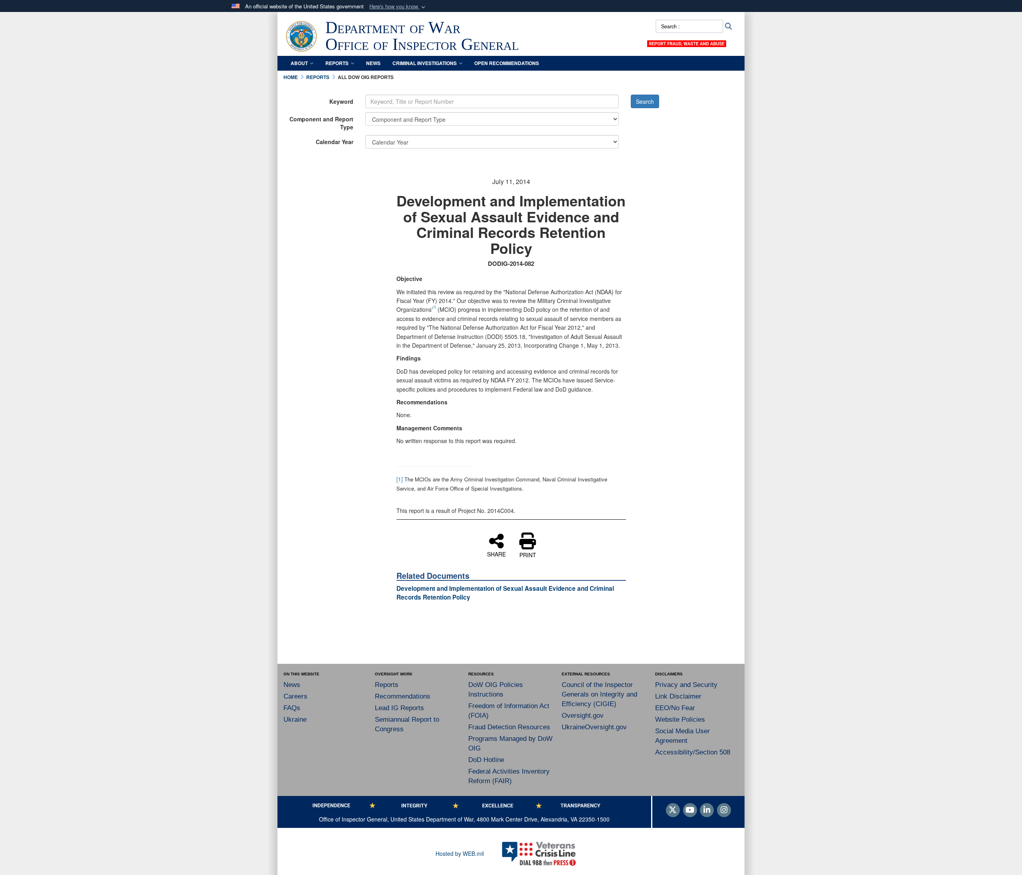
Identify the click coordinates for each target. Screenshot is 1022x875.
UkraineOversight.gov (594, 727)
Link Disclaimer (678, 696)
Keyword (341, 101)
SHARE (496, 553)
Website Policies (680, 719)
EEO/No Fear (675, 708)
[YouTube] (690, 810)
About (299, 63)
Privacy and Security (686, 685)
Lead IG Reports (399, 708)
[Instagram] (724, 810)
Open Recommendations (506, 63)
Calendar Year (334, 142)
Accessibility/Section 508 (692, 752)
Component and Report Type (321, 123)
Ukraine (295, 719)
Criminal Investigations (424, 63)
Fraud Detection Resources (509, 727)
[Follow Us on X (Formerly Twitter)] (673, 810)
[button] (398, 6)
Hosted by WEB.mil (460, 853)
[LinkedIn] (707, 810)
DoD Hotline (486, 760)
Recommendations (402, 696)
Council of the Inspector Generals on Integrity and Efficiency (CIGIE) (599, 694)
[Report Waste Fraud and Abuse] (686, 43)
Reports (337, 63)
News (373, 63)
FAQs (291, 708)
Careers (295, 696)
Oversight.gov (583, 715)
